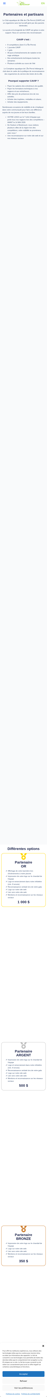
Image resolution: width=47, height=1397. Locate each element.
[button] (43, 1346)
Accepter (23, 1374)
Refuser (23, 1381)
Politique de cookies (13, 1394)
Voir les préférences (23, 1388)
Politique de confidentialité (30, 1394)
